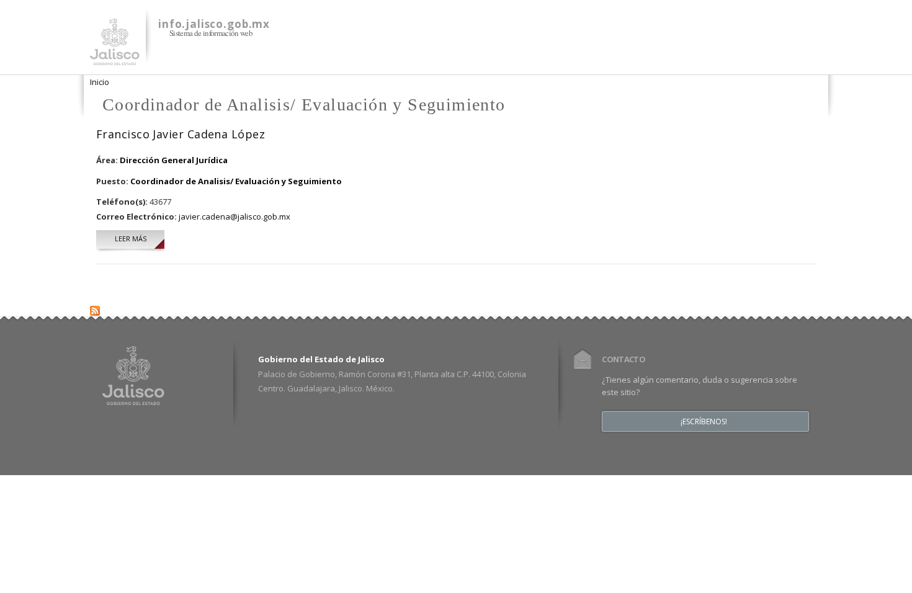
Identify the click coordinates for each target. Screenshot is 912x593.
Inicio (99, 81)
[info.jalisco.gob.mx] (115, 57)
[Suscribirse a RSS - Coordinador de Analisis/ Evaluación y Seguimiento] (95, 308)
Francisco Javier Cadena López (180, 134)
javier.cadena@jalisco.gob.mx (234, 216)
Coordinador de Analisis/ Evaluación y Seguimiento (236, 181)
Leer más (139, 238)
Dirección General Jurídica (174, 160)
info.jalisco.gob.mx (214, 24)
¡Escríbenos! (704, 422)
